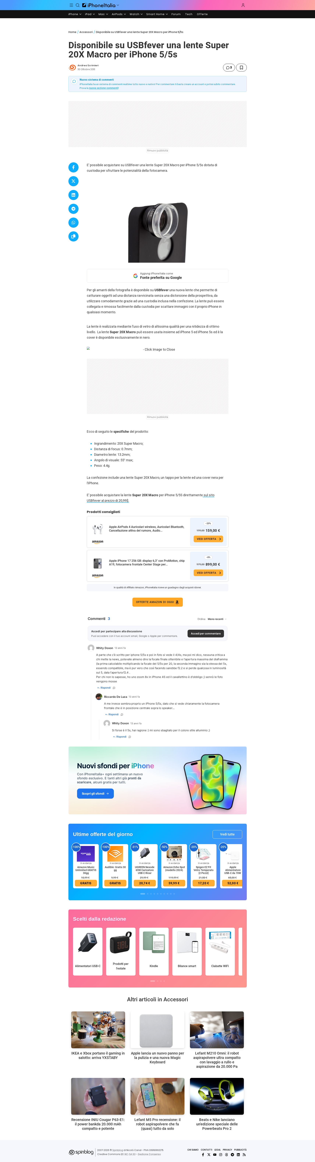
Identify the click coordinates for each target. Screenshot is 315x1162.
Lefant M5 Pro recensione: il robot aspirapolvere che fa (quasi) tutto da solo (157, 1124)
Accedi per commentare (206, 633)
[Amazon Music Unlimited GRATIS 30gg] (86, 853)
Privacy (227, 1149)
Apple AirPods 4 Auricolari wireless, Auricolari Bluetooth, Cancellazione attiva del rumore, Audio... (146, 528)
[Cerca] (77, 5)
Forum (176, 14)
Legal (217, 1149)
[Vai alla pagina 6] (161, 894)
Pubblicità (240, 1149)
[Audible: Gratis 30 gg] (115, 853)
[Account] (243, 5)
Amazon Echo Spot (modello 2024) (174, 869)
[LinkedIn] (238, 1154)
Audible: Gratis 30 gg (115, 869)
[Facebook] (203, 1154)
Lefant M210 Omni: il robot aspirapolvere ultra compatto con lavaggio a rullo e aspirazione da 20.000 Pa (217, 1060)
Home (72, 32)
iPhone (73, 14)
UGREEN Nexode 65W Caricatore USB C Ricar (144, 870)
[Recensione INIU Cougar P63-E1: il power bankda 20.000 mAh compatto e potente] (98, 1096)
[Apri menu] (118, 5)
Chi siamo (193, 1149)
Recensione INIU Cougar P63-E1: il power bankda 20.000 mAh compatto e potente (98, 1124)
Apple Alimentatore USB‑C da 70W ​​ (232, 870)
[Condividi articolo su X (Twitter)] (73, 181)
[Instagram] (220, 1154)
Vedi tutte (227, 834)
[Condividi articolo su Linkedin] (73, 195)
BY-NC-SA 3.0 (128, 1154)
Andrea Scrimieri (88, 65)
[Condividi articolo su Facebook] (73, 167)
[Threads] (226, 1154)
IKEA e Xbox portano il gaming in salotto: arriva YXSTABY (98, 1055)
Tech (189, 14)
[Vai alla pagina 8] (167, 894)
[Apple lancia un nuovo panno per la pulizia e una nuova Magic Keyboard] (157, 1029)
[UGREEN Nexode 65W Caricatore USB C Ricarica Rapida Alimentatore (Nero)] (145, 853)
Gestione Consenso (149, 1154)
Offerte (202, 14)
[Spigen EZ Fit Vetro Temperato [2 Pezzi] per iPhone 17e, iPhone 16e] (204, 853)
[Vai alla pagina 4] (154, 894)
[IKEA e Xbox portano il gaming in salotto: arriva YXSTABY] (98, 1029)
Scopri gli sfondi (93, 793)
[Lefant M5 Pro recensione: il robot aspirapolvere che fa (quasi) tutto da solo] (157, 1096)
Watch (134, 14)
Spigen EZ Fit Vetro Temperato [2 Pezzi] (203, 870)
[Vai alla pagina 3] (151, 894)
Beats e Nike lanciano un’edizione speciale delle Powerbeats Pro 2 (217, 1124)
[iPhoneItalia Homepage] (98, 5)
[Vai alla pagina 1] (142, 894)
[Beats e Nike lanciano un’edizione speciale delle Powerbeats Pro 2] (217, 1096)
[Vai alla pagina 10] (174, 894)
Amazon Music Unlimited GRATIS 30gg (85, 870)
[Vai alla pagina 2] (147, 894)
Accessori (86, 32)
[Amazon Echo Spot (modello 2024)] (174, 853)
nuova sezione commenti (103, 88)
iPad (88, 14)
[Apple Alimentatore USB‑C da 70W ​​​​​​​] (233, 853)
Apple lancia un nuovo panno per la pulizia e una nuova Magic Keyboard (157, 1057)
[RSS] (244, 1154)
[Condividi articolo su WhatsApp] (73, 223)
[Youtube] (214, 1154)
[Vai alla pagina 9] (171, 894)
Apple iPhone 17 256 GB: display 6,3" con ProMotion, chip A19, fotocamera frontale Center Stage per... (147, 562)
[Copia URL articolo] (73, 236)
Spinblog (117, 1150)
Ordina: (201, 619)
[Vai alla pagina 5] (157, 894)
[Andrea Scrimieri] (72, 67)
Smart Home (155, 14)
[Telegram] (232, 1154)
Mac (102, 14)
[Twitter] (209, 1154)
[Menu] (71, 5)
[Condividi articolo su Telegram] (73, 209)
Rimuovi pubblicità (157, 150)
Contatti (206, 1149)
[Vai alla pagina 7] (164, 894)
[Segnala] (114, 687)
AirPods (117, 14)
